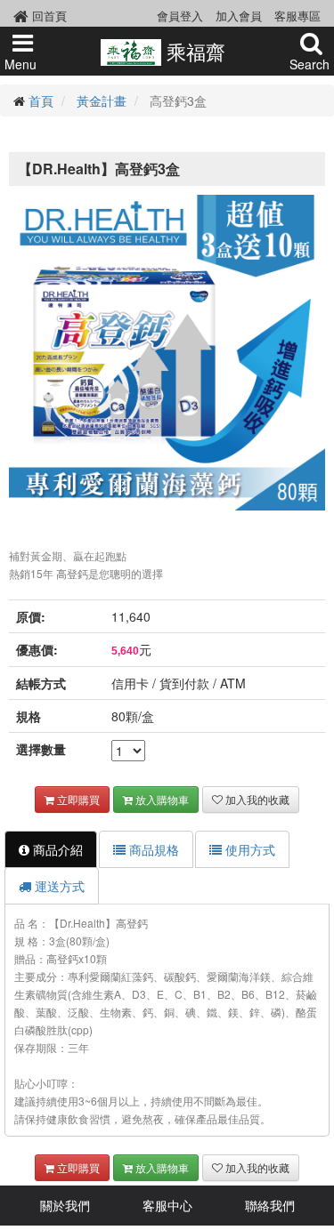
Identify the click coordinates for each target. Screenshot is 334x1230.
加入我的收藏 (256, 799)
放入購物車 (161, 799)
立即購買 (77, 799)
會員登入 (180, 15)
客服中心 (167, 1205)
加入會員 (239, 15)
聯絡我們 (270, 1205)
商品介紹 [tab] (56, 849)
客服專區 (297, 15)
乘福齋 (192, 51)
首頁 (41, 100)
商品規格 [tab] (152, 849)
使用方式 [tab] (248, 849)
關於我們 (65, 1205)
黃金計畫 (101, 100)
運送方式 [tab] (58, 886)
